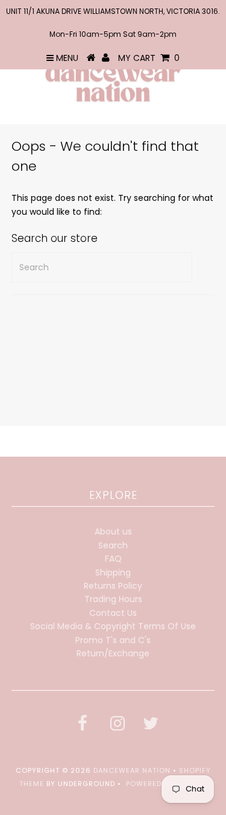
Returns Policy (113, 586)
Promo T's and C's (113, 640)
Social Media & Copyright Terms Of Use (113, 626)
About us (113, 531)
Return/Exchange (113, 653)
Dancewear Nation (132, 770)
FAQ (113, 559)
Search (113, 545)
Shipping (113, 572)
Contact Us (113, 613)
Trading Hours (113, 599)
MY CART (149, 58)
